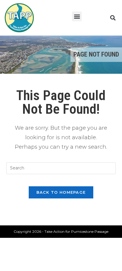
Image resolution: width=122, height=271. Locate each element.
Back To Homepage (61, 192)
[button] (77, 16)
